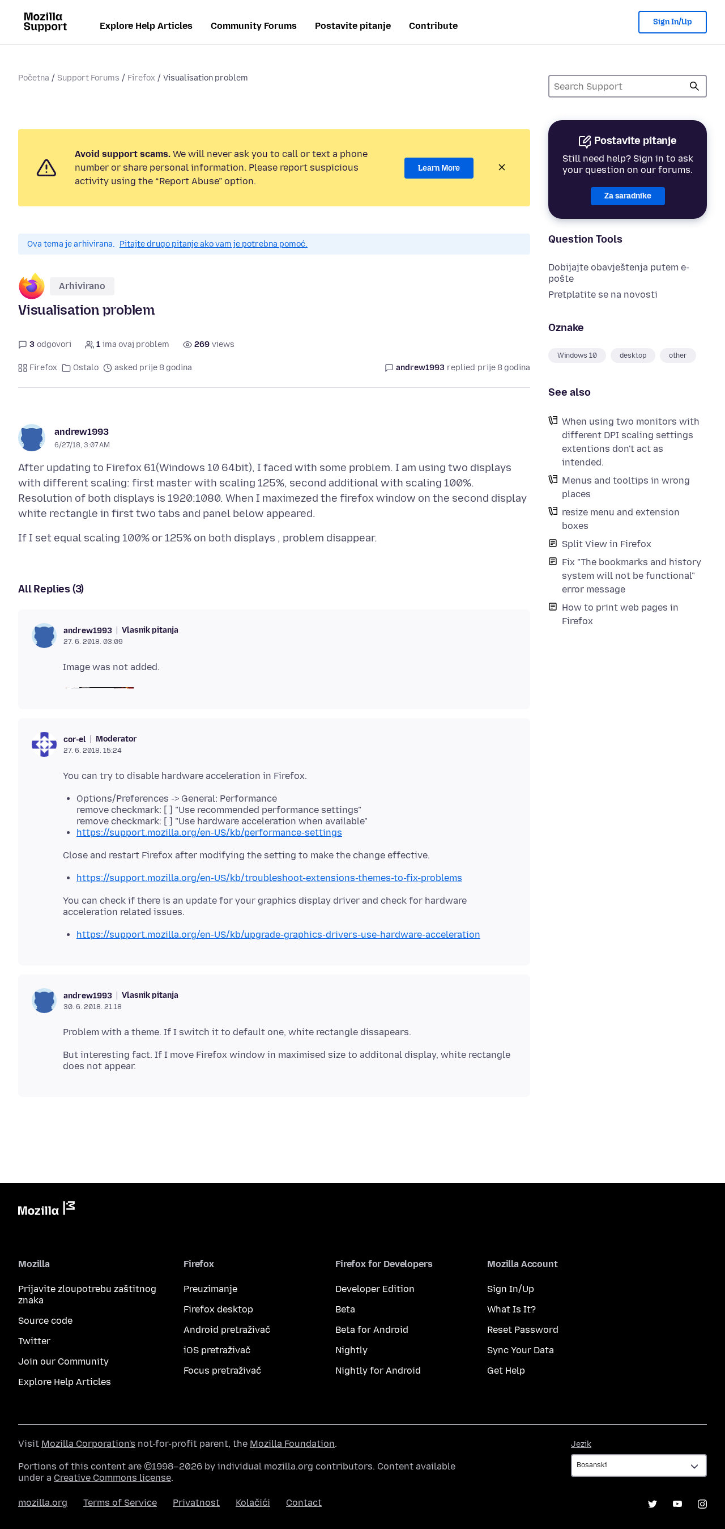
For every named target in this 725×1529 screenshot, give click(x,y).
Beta (345, 1309)
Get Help (506, 1370)
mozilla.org (42, 1502)
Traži (694, 86)
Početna (33, 78)
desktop (633, 355)
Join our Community (63, 1361)
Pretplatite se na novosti (603, 294)
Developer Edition (375, 1289)
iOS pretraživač (217, 1350)
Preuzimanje (210, 1289)
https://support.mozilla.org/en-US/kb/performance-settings (209, 832)
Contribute (433, 25)
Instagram (702, 1504)
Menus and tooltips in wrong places (626, 487)
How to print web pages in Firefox (620, 614)
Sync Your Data (520, 1350)
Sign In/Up (672, 22)
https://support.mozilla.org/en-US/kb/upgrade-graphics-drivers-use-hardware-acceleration (278, 934)
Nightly (351, 1350)
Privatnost (196, 1502)
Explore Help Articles (146, 25)
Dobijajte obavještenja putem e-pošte (618, 273)
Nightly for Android (378, 1370)
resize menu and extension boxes (621, 519)
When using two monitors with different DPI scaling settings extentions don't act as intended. (631, 442)
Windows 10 (577, 355)
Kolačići (253, 1502)
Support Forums (88, 78)
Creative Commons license (112, 1477)
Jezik (581, 1444)
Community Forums (254, 25)
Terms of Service (120, 1502)
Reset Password (522, 1329)
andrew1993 (81, 431)
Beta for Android (371, 1329)
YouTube (677, 1504)
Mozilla (46, 1210)
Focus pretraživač (222, 1370)
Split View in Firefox (606, 544)
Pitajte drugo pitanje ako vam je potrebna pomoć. (214, 244)
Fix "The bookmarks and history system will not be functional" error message (631, 576)
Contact (304, 1502)
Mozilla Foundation (292, 1443)
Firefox (141, 78)
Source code (45, 1320)
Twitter (34, 1341)
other (678, 355)
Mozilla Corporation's (88, 1443)
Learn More (439, 168)
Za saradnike (627, 196)
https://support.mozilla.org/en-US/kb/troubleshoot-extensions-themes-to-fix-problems (269, 877)
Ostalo (86, 367)
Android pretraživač (227, 1329)
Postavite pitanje (353, 25)
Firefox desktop (218, 1309)
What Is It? (511, 1309)
